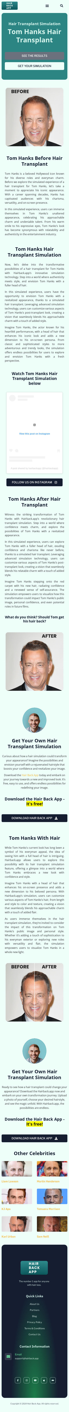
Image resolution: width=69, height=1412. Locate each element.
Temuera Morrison (48, 1209)
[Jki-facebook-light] (18, 1380)
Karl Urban (9, 1236)
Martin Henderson (48, 1181)
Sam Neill (43, 1236)
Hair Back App (30, 775)
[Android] (53, 1380)
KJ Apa (6, 1209)
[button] (47, 5)
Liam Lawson (10, 1181)
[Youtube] (35, 1380)
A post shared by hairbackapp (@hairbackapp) (34, 468)
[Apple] (44, 1380)
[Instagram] (26, 1380)
